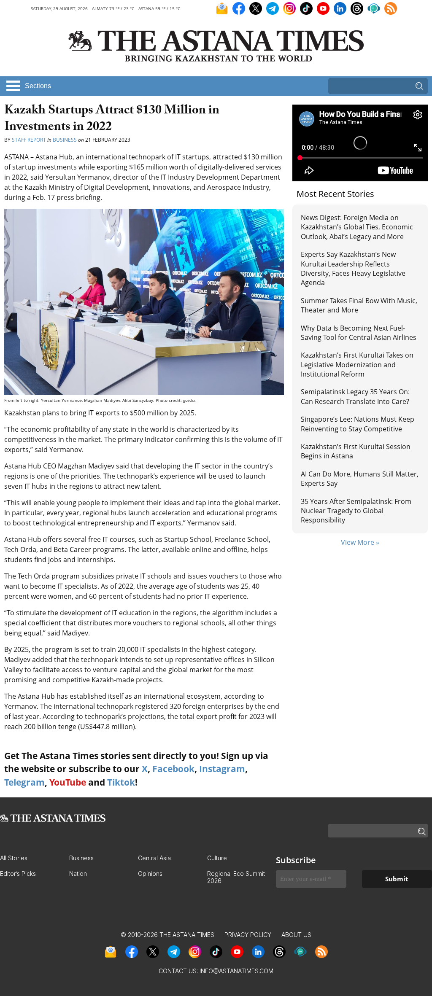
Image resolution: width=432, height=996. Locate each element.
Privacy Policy (247, 934)
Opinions (150, 873)
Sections (38, 85)
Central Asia (154, 857)
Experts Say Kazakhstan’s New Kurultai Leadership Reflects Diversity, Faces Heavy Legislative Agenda (353, 268)
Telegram (24, 782)
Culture (217, 857)
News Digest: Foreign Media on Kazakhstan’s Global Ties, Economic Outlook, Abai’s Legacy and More (357, 227)
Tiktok (121, 782)
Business (65, 139)
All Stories (13, 857)
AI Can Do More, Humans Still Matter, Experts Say (359, 478)
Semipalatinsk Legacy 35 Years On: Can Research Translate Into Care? (355, 396)
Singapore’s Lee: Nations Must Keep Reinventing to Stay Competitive (357, 424)
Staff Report (29, 139)
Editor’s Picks (18, 873)
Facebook (173, 769)
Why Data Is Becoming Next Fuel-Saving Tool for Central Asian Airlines (358, 332)
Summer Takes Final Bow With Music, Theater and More (359, 305)
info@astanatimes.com (236, 970)
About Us (296, 934)
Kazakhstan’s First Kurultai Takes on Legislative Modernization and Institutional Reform (357, 364)
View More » (360, 542)
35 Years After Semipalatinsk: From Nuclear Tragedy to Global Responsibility (356, 511)
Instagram (222, 769)
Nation (78, 873)
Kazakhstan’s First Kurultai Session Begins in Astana (355, 451)
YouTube (67, 782)
